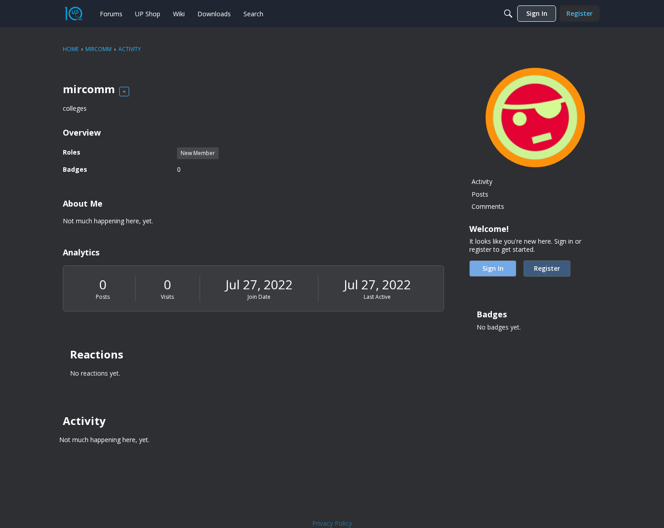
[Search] (508, 13)
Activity (482, 181)
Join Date (259, 296)
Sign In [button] (493, 268)
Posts (103, 296)
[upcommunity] (74, 14)
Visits (167, 296)
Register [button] (547, 268)
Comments (488, 206)
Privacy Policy (332, 523)
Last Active (377, 296)
